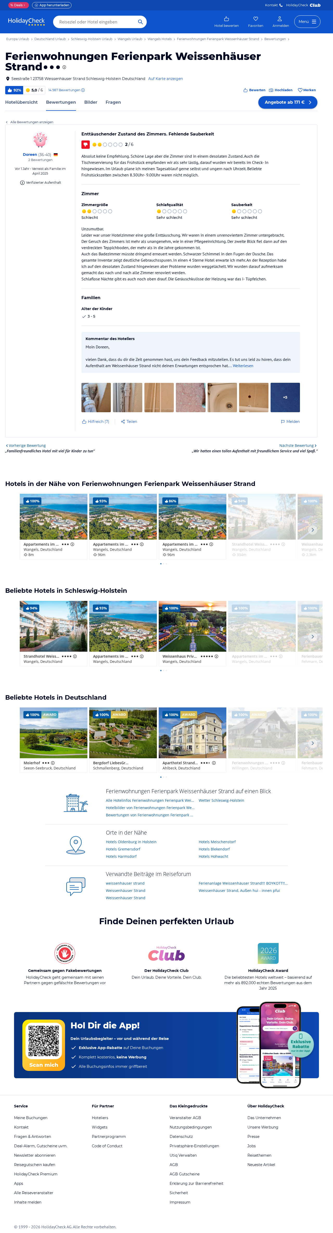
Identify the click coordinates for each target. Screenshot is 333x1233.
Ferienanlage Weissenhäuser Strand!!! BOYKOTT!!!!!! (243, 883)
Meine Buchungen (30, 1117)
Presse (253, 1136)
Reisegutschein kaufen (34, 1164)
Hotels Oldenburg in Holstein (131, 841)
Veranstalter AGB (185, 1117)
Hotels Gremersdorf (123, 849)
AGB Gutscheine (185, 1174)
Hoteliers (100, 1117)
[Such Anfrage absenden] (140, 22)
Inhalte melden (27, 1202)
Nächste (296, 445)
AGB (174, 1164)
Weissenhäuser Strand (125, 890)
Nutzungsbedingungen (191, 1127)
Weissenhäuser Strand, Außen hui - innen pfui (239, 890)
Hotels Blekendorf (214, 849)
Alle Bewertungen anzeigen (31, 122)
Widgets (99, 1127)
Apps (18, 1183)
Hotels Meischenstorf (217, 841)
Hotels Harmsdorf (121, 856)
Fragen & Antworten (32, 1136)
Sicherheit (179, 1193)
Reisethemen (259, 1155)
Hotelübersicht (21, 102)
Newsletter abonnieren (34, 1155)
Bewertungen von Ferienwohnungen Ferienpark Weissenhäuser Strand (150, 814)
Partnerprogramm (109, 1136)
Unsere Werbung (262, 1127)
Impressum (180, 1202)
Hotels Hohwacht (213, 856)
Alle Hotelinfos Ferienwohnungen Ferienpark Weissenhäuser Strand (150, 800)
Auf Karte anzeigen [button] (165, 78)
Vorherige (27, 445)
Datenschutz (181, 1136)
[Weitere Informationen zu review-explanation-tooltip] (82, 90)
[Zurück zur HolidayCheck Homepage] (26, 22)
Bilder (90, 102)
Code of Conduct (107, 1146)
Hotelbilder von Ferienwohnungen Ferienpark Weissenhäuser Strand (150, 807)
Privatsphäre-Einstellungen (194, 1146)
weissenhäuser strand (125, 883)
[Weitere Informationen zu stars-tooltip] (63, 67)
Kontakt (271, 5)
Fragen (113, 102)
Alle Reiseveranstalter (33, 1193)
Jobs (251, 1146)
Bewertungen (61, 102)
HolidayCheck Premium (35, 1174)
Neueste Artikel (261, 1164)
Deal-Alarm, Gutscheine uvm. (40, 1146)
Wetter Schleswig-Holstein (221, 800)
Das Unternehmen (264, 1117)
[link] (226, 21)
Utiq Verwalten (183, 1155)
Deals (16, 5)
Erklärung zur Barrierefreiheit (196, 1183)
